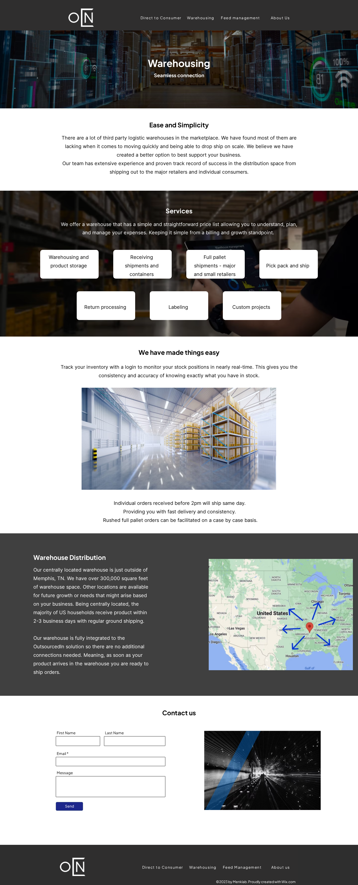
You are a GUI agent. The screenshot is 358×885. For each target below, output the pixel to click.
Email (61, 753)
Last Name (114, 732)
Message (65, 772)
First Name (66, 732)
